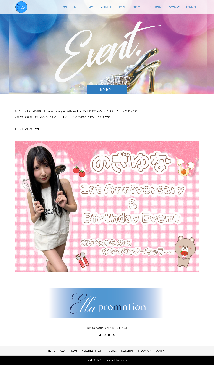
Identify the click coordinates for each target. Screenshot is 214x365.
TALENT (78, 6)
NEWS (91, 6)
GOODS (136, 6)
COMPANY (174, 6)
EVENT (122, 6)
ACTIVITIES (107, 6)
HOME (64, 6)
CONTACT (191, 6)
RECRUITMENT (154, 6)
